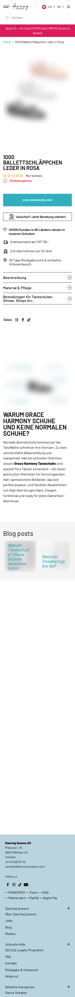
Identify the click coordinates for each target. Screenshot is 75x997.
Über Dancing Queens (20, 914)
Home (7, 42)
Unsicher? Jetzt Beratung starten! (41, 217)
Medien (10, 934)
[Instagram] (16, 319)
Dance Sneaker (16, 992)
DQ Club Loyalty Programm (24, 950)
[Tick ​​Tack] (28, 319)
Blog (8, 927)
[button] (13, 175)
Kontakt (11, 963)
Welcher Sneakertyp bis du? (53, 561)
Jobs (8, 920)
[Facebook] (22, 319)
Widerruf (11, 976)
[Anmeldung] (68, 7)
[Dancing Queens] (21, 6)
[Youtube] (25, 884)
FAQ (8, 957)
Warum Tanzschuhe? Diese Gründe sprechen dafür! (18, 556)
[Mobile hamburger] (7, 6)
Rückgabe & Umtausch (21, 970)
